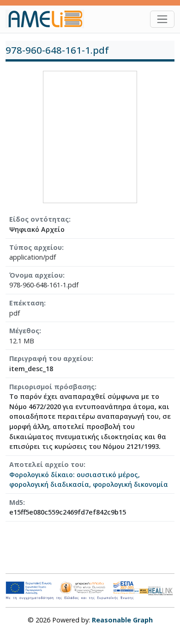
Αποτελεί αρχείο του (46, 464)
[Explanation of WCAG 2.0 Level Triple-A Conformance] (141, 590)
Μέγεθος (24, 330)
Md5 (16, 502)
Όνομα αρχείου (36, 275)
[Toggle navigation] (162, 19)
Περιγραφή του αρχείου (50, 358)
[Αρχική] (48, 19)
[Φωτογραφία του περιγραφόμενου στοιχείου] (90, 136)
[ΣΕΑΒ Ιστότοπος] (161, 589)
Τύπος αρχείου (35, 247)
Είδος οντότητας (39, 219)
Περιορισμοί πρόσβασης (52, 386)
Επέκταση (26, 302)
